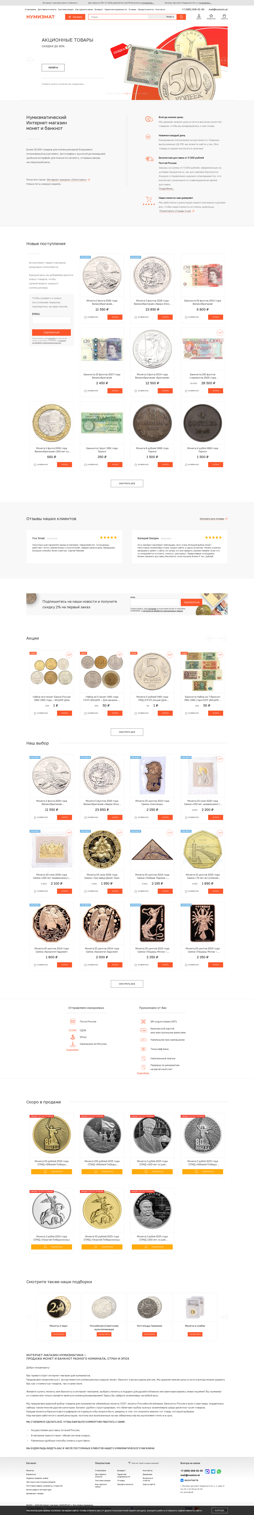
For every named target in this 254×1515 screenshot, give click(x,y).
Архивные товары (35, 1493)
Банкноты (31, 1474)
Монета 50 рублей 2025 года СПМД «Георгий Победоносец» (102, 1238)
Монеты (30, 1470)
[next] (225, 1317)
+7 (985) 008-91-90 (193, 9)
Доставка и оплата (47, 9)
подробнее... (148, 3)
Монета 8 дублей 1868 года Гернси (152, 450)
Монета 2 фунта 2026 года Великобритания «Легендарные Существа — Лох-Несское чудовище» (102, 302)
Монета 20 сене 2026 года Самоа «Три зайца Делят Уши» (102, 876)
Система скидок (65, 9)
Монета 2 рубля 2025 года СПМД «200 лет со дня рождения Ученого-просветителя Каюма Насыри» (152, 1163)
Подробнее (72, 1049)
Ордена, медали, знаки (37, 1478)
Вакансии (147, 1474)
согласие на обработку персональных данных (163, 611)
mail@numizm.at (218, 9)
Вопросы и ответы (148, 1479)
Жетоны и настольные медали (40, 1482)
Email (36, 314)
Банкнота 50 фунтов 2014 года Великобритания (202, 302)
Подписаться (51, 332)
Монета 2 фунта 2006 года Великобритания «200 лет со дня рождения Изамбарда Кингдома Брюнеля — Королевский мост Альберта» (51, 450)
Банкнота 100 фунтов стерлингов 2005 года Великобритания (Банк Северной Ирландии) (202, 376)
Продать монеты (146, 9)
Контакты (160, 9)
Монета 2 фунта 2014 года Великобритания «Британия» (152, 376)
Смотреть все (127, 483)
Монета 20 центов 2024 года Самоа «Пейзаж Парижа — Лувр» (152, 876)
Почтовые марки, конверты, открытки (44, 1486)
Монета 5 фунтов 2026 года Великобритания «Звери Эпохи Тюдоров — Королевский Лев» (152, 302)
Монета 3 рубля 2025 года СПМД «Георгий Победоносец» (51, 1238)
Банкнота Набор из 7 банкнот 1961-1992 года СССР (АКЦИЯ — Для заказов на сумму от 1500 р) (202, 698)
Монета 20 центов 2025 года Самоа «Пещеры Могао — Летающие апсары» (152, 950)
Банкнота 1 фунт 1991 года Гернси (102, 450)
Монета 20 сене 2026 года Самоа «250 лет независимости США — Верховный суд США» (51, 876)
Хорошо (219, 1510)
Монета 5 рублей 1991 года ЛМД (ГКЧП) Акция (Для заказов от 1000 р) (152, 698)
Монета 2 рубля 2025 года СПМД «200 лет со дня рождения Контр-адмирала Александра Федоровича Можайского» (152, 1238)
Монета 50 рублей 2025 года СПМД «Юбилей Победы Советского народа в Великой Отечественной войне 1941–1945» (52, 1163)
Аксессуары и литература (38, 1489)
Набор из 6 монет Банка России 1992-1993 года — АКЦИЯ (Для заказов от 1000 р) (52, 698)
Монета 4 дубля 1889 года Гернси (202, 450)
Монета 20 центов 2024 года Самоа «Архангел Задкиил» (102, 950)
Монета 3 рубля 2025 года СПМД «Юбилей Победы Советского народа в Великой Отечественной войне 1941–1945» (203, 1163)
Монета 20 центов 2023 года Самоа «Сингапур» (152, 802)
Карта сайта (149, 1484)
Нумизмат (40, 17)
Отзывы (132, 9)
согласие (51, 338)
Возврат (99, 9)
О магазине (30, 9)
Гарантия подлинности (116, 9)
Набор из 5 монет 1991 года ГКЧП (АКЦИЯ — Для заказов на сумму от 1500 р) (102, 698)
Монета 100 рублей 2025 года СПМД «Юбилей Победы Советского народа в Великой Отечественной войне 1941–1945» (102, 1163)
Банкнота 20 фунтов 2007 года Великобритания (102, 376)
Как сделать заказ (84, 9)
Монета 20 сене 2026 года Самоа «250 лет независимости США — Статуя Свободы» (202, 802)
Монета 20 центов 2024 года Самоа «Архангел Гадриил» (52, 950)
